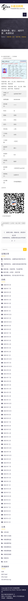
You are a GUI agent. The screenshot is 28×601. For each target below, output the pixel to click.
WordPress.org (6, 579)
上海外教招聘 (5, 223)
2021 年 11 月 (7, 492)
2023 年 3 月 (7, 437)
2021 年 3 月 (7, 522)
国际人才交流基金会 (18, 596)
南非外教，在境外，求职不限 (11, 272)
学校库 (3, 598)
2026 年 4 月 (7, 300)
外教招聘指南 (7, 551)
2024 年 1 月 (7, 400)
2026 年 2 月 (7, 307)
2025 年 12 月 (7, 314)
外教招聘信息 (7, 539)
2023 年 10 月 (7, 411)
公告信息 (6, 532)
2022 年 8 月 (7, 463)
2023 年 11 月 (7, 407)
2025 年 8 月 (7, 329)
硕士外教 (18, 223)
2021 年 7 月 (7, 507)
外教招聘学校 (7, 543)
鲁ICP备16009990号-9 (8, 594)
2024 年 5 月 (7, 385)
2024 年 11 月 (7, 363)
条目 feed (4, 574)
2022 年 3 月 (7, 478)
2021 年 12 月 (7, 489)
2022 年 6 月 (7, 470)
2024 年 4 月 (7, 389)
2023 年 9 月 (7, 415)
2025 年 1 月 (7, 355)
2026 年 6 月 (7, 292)
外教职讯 (6, 558)
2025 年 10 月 (7, 322)
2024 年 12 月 (7, 359)
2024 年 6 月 (7, 381)
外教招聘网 (17, 6)
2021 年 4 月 (7, 518)
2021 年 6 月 (7, 511)
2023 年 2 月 (7, 440)
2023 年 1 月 (7, 444)
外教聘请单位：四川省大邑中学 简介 (13, 275)
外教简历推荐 (6, 56)
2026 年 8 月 (7, 285)
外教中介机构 (7, 536)
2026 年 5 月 (7, 296)
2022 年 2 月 (7, 481)
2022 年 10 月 (7, 455)
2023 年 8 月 (7, 418)
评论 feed (4, 577)
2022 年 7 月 (7, 466)
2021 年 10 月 (7, 496)
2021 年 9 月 (7, 500)
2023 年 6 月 (7, 426)
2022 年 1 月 (7, 485)
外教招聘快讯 (7, 547)
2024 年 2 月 (7, 396)
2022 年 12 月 (7, 448)
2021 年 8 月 (7, 504)
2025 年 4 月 (7, 344)
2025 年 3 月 (7, 348)
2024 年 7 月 (7, 377)
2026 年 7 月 (7, 288)
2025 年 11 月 (7, 318)
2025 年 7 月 (7, 333)
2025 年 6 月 (7, 337)
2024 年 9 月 (7, 370)
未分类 (5, 562)
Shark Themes (16, 590)
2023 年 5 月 (7, 429)
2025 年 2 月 (7, 351)
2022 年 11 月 (7, 452)
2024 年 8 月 (7, 374)
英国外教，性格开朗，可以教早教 (13, 269)
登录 (2, 572)
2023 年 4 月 (7, 433)
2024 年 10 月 (8, 366)
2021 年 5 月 (7, 515)
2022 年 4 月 (7, 474)
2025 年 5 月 (7, 340)
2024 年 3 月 (7, 392)
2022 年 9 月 (7, 459)
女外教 (12, 223)
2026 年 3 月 (7, 303)
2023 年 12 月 (7, 403)
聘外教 (15, 56)
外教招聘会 (9, 598)
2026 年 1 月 (7, 311)
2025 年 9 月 (7, 326)
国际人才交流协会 (6, 596)
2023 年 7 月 (7, 422)
